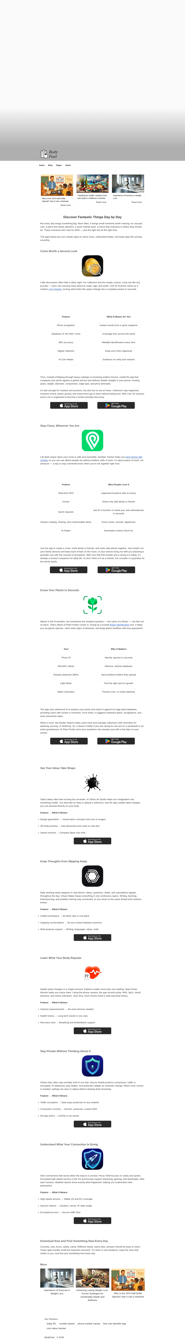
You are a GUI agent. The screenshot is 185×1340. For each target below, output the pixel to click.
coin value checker (56, 1328)
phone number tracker (89, 1323)
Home (41, 165)
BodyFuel (49, 1337)
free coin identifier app (114, 1323)
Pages (59, 165)
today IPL (51, 1323)
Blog (50, 165)
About (68, 165)
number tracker (67, 1323)
